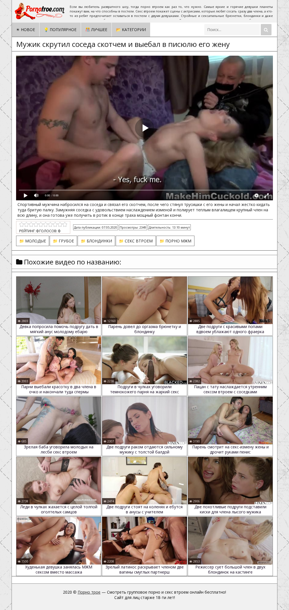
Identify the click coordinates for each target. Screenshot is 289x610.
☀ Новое (25, 29)
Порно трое (89, 592)
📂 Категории (131, 29)
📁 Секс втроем (136, 241)
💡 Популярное (60, 29)
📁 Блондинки (96, 241)
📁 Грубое (63, 241)
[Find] (266, 29)
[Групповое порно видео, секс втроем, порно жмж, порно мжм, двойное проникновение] (40, 11)
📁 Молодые (32, 241)
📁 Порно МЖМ (175, 241)
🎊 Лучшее (96, 29)
